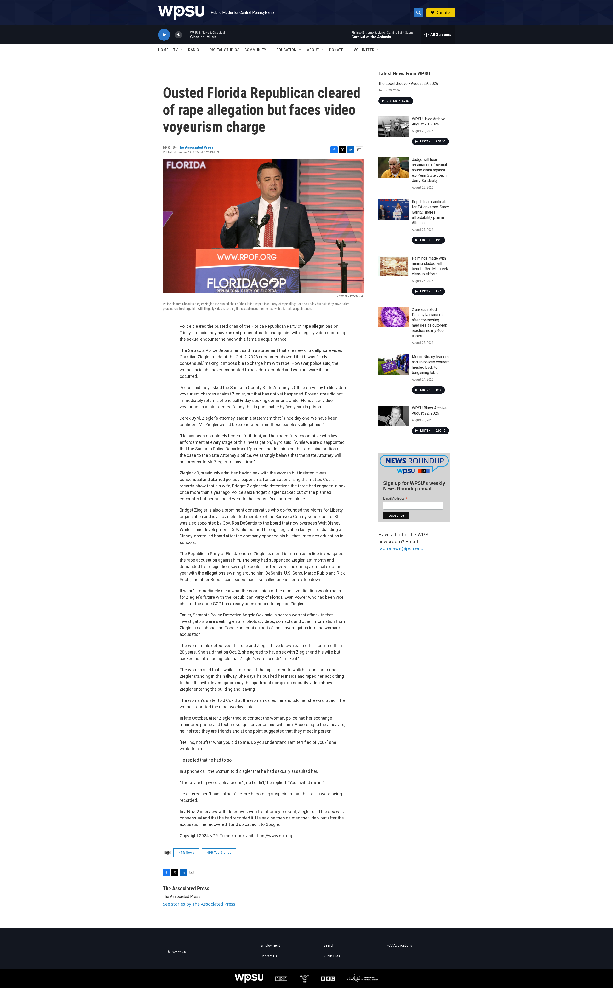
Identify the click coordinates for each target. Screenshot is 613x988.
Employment (270, 945)
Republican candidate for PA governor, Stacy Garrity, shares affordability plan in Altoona (430, 212)
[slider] (186, 34)
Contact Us (269, 956)
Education (287, 50)
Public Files (332, 956)
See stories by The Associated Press (199, 904)
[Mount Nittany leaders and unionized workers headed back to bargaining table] (393, 364)
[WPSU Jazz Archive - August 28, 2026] (393, 126)
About (313, 50)
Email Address (395, 498)
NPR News (186, 852)
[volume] (178, 34)
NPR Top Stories (219, 852)
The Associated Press (195, 147)
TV (175, 50)
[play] (164, 35)
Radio (193, 50)
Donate (442, 12)
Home (163, 50)
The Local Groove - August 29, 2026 (408, 83)
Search (329, 945)
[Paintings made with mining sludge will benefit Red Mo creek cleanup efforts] (393, 266)
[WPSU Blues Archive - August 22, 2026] (393, 416)
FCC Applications (399, 945)
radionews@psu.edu (400, 548)
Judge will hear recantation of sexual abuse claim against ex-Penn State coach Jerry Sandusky (429, 170)
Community (255, 50)
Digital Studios (225, 50)
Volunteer (364, 50)
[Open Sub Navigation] (181, 50)
